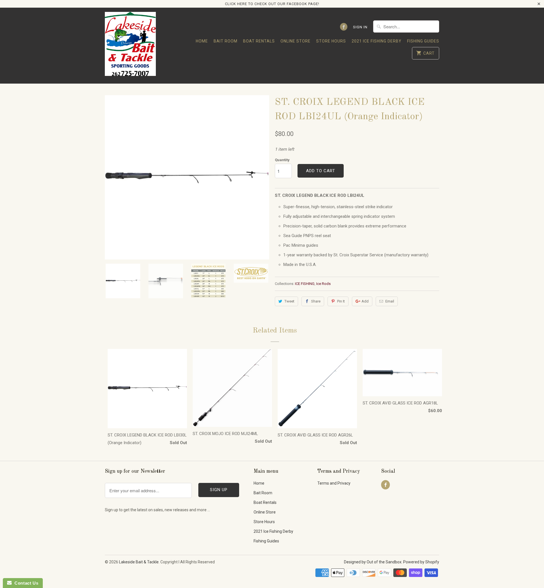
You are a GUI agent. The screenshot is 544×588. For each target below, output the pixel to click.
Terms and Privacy (333, 483)
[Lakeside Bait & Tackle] (130, 45)
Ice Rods (323, 284)
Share (315, 301)
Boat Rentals (259, 41)
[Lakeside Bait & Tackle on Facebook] (343, 27)
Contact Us (25, 583)
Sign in (360, 27)
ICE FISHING (304, 284)
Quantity (282, 160)
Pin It (341, 301)
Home (202, 41)
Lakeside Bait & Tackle (139, 562)
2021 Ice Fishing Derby (376, 41)
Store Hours (331, 41)
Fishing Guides (423, 41)
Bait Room (225, 41)
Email (389, 301)
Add (365, 301)
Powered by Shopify (421, 562)
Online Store (295, 41)
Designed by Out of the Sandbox (372, 562)
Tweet (289, 301)
